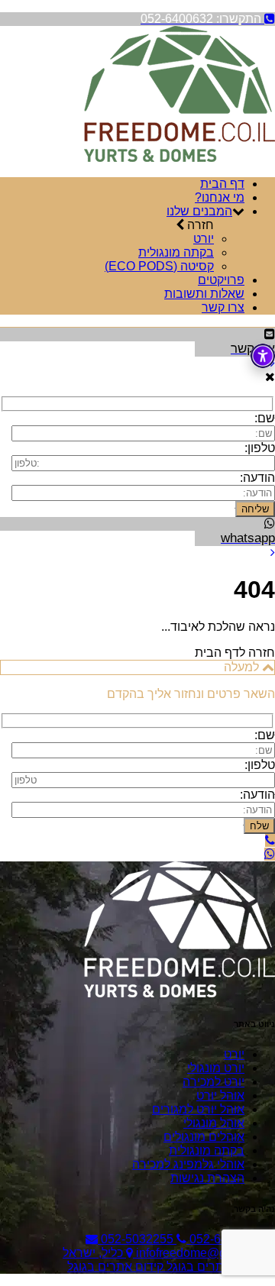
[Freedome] (179, 157)
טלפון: (259, 447)
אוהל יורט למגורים (198, 1109)
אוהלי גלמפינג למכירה (188, 1164)
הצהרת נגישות (207, 1177)
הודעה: (257, 477)
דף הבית (222, 183)
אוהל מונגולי (213, 1122)
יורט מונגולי (215, 1067)
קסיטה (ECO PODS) (159, 266)
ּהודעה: (257, 794)
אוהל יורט (220, 1095)
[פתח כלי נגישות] (263, 356)
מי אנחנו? (219, 197)
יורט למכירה (213, 1081)
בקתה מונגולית (176, 252)
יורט (203, 238)
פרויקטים (221, 279)
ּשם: (264, 418)
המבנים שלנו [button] (199, 211)
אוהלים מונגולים (203, 1136)
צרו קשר (223, 307)
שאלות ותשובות (204, 293)
